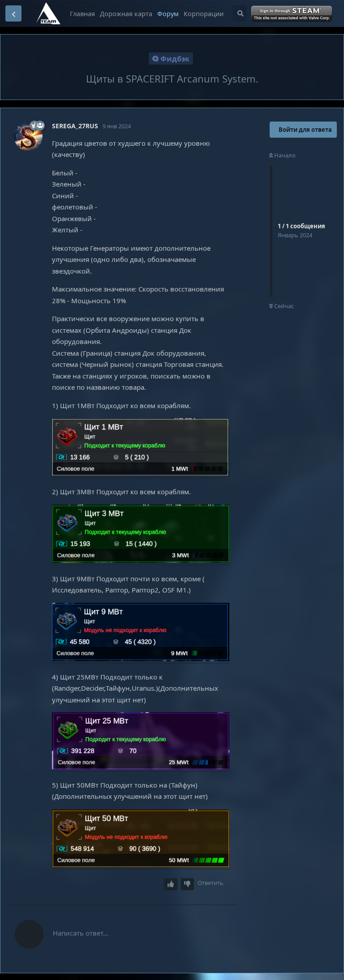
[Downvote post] (187, 884)
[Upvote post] (170, 884)
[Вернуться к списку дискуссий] (13, 13)
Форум (168, 13)
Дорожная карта (126, 13)
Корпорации (204, 13)
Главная (82, 13)
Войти (292, 13)
